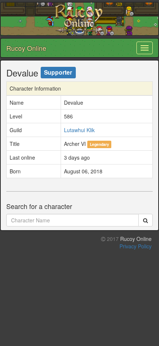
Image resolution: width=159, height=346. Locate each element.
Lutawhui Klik (79, 130)
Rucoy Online (26, 48)
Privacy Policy (135, 246)
